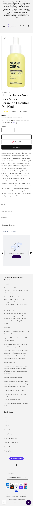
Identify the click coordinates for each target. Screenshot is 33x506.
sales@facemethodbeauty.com (13, 377)
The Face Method (15, 494)
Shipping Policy (8, 451)
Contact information (17, 502)
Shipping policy (22, 499)
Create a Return (8, 447)
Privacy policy (23, 496)
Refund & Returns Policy (11, 442)
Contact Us (7, 429)
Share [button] (5, 217)
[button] (4, 26)
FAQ (5, 421)
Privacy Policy (8, 434)
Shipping (10, 117)
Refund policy (15, 496)
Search (6, 417)
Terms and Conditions (10, 438)
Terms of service (13, 499)
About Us (6, 425)
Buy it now (16, 147)
